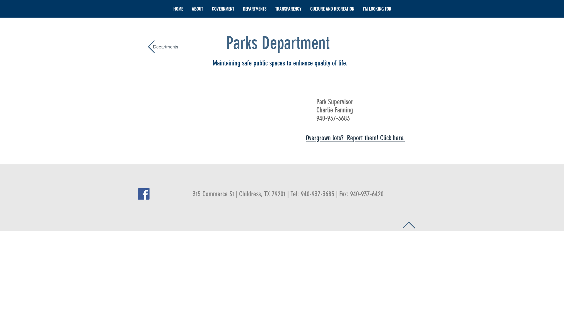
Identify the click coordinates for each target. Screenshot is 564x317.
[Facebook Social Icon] (144, 194)
